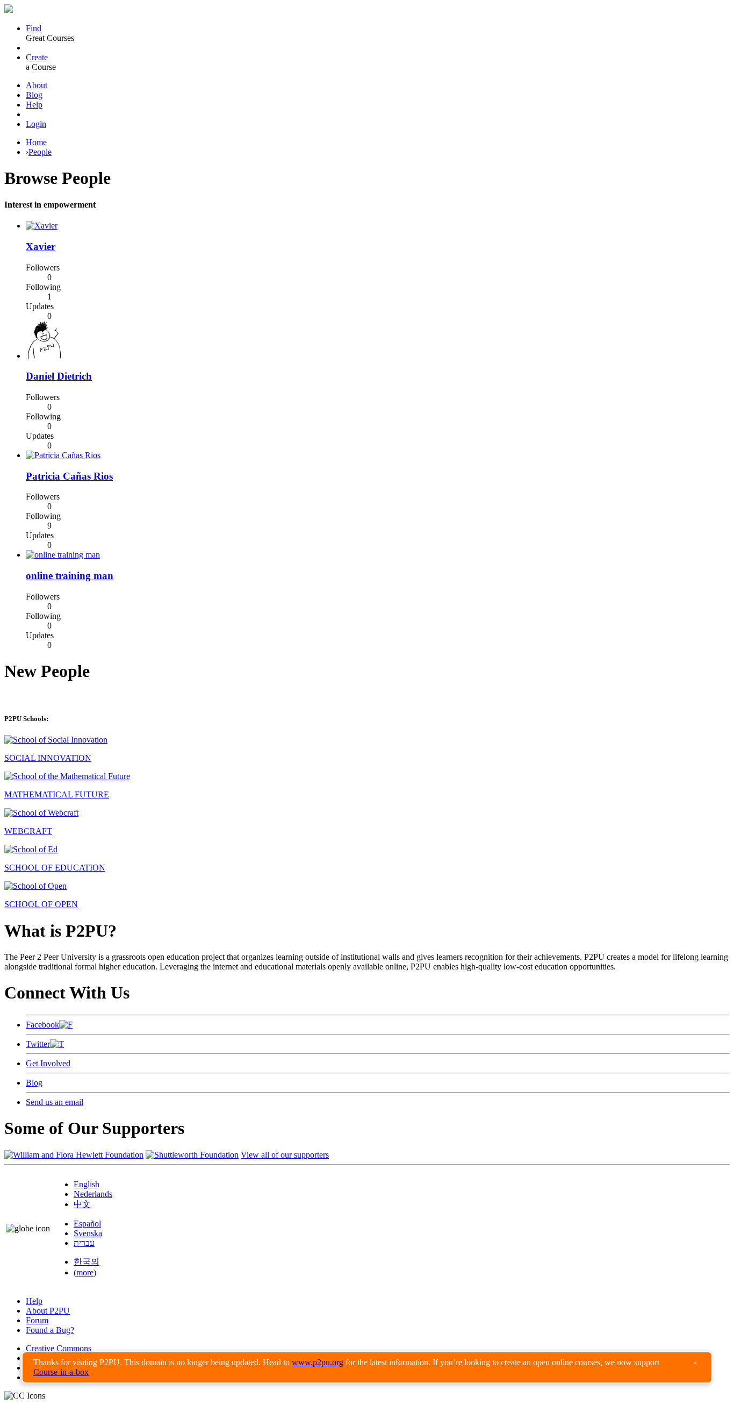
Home (36, 142)
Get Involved (48, 1063)
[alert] (367, 1367)
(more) (85, 1272)
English (86, 1184)
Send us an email (54, 1102)
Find (33, 28)
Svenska (88, 1233)
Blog (34, 94)
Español (87, 1223)
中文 (82, 1204)
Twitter (38, 1044)
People (40, 151)
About (36, 85)
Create (37, 57)
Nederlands (93, 1194)
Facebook (42, 1024)
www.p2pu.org (317, 1362)
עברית (84, 1242)
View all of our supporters (285, 1154)
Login (36, 124)
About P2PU (48, 1310)
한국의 (86, 1261)
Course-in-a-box (61, 1372)
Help (34, 104)
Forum (37, 1320)
